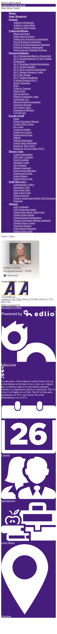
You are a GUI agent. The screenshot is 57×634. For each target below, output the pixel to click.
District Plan (19, 91)
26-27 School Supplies (24, 67)
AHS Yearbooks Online (24, 209)
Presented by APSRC (11, 307)
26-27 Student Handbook (25, 77)
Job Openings (20, 165)
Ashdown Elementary (23, 22)
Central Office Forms (23, 124)
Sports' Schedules (21, 83)
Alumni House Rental (23, 215)
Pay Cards (18, 127)
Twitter (2, 371)
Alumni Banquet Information (27, 217)
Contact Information (23, 154)
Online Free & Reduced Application (30, 39)
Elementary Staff (21, 187)
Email (16, 118)
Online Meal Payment (23, 36)
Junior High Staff (21, 190)
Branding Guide (21, 162)
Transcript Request (22, 104)
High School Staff (22, 193)
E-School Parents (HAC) (25, 80)
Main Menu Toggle (10, 8)
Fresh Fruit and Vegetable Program (30, 50)
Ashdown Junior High (24, 25)
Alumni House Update (24, 223)
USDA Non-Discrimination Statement (31, 44)
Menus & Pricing (21, 34)
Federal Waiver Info (23, 179)
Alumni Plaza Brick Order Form (28, 212)
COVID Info (19, 113)
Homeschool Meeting (23, 110)
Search (2, 377)
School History (20, 176)
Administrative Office (23, 184)
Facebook (2, 367)
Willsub (17, 137)
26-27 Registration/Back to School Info (32, 56)
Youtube (2, 374)
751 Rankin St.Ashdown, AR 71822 (11, 298)
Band (16, 86)
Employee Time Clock (24, 146)
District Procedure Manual (26, 121)
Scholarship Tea (21, 99)
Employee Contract (22, 132)
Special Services (21, 94)
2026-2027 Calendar (23, 157)
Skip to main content (11, 2)
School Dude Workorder (25, 143)
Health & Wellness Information (28, 47)
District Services (21, 195)
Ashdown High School (24, 28)
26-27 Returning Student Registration (31, 64)
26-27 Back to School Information (29, 69)
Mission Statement (22, 168)
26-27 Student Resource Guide (28, 72)
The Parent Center (22, 107)
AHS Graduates (21, 207)
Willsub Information (23, 140)
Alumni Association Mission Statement (32, 220)
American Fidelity (22, 129)
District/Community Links (25, 96)
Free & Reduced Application (27, 42)
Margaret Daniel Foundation (27, 102)
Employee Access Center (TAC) (28, 148)
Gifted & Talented (22, 88)
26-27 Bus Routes (22, 75)
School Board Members (24, 170)
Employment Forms (22, 135)
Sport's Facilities (21, 160)
